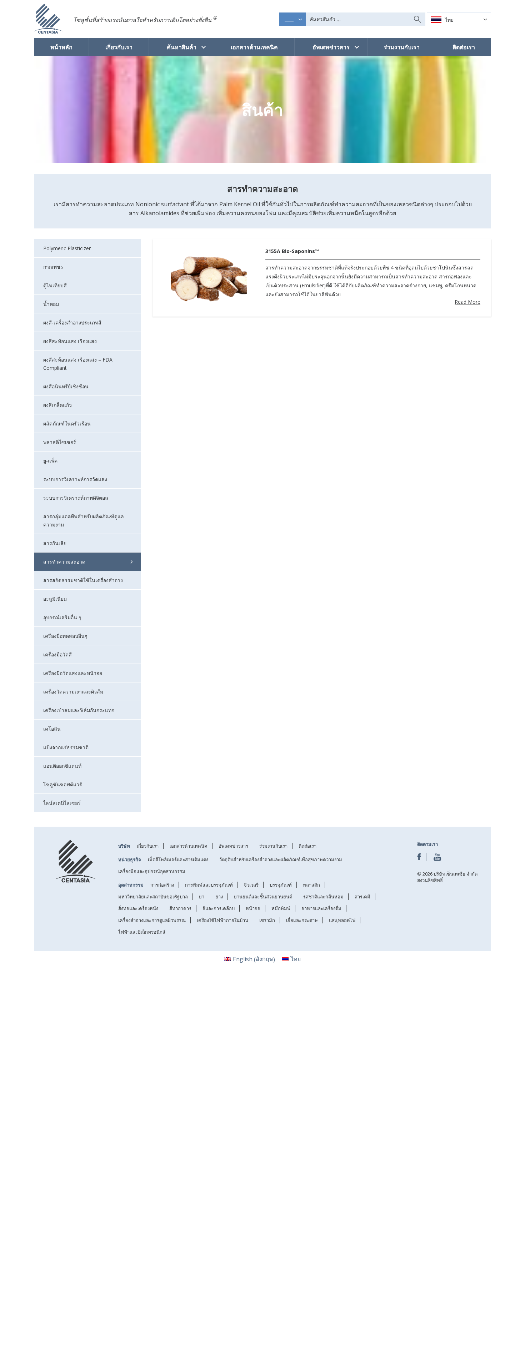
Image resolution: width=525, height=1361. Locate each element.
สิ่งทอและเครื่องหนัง (138, 908)
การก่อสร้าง (162, 885)
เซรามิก (267, 920)
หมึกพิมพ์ (280, 908)
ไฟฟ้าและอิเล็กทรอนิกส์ (141, 932)
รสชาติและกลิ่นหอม (323, 896)
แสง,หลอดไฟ (342, 920)
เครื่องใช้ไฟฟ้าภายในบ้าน (222, 920)
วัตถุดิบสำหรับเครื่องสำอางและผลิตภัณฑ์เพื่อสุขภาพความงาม (280, 859)
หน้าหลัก (61, 47)
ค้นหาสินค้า (181, 47)
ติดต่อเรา (463, 47)
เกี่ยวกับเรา (118, 47)
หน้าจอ (253, 908)
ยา (201, 896)
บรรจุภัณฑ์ (281, 885)
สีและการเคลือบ (218, 908)
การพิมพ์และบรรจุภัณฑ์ (209, 885)
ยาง (219, 896)
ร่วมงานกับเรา (401, 47)
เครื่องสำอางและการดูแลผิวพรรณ (152, 920)
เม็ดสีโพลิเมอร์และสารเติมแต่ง (178, 859)
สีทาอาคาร (180, 908)
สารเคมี (362, 896)
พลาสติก (311, 885)
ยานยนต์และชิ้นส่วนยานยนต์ (263, 896)
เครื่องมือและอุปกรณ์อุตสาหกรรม (151, 871)
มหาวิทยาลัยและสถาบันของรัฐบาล (153, 896)
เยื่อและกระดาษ (302, 920)
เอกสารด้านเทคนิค (254, 47)
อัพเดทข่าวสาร (330, 47)
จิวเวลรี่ (251, 885)
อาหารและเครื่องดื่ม (321, 908)
